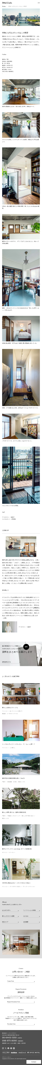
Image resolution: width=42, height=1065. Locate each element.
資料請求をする (6, 662)
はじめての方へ (6, 910)
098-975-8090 (9, 1040)
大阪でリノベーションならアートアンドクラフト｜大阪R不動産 (7, 3)
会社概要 (25, 922)
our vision (25, 916)
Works (4, 6)
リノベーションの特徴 (29, 910)
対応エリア (5, 922)
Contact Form (10, 981)
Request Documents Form (13, 1002)
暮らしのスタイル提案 (8, 916)
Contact (33, 1062)
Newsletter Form (11, 1024)
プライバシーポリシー (6, 1057)
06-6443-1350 (9, 1037)
